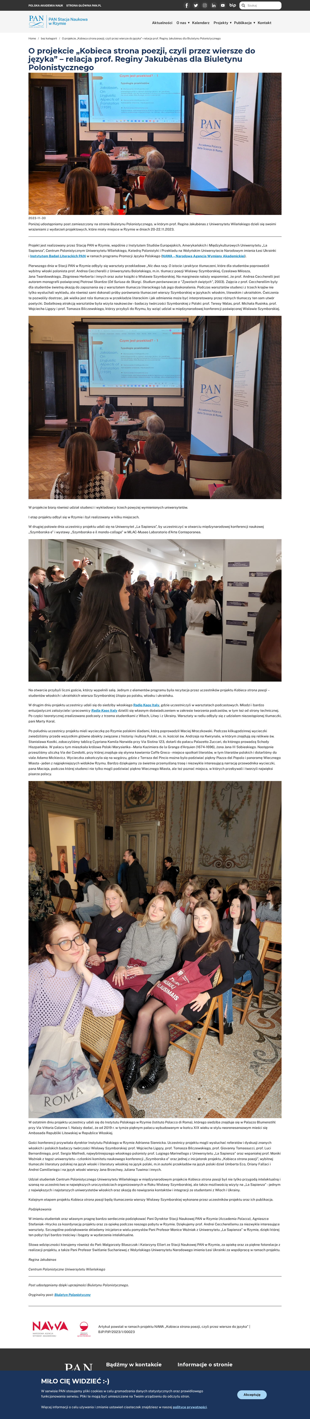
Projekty (221, 23)
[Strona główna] (60, 21)
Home (32, 38)
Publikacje (243, 23)
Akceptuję (252, 1395)
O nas (181, 23)
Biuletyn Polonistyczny (72, 1295)
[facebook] (186, 5)
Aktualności (162, 23)
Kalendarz (200, 23)
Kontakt (264, 23)
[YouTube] (222, 5)
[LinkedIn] (213, 5)
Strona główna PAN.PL (83, 5)
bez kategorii (49, 38)
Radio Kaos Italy (146, 705)
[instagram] (204, 5)
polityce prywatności (190, 1407)
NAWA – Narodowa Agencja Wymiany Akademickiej (203, 256)
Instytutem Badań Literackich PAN (58, 256)
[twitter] (195, 5)
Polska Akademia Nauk (45, 5)
